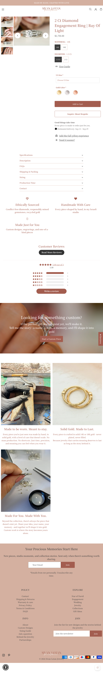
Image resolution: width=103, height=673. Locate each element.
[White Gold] (67, 92)
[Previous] (17, 35)
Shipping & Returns (25, 599)
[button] (50, 649)
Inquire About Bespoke (77, 114)
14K (57, 47)
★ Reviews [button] (100, 339)
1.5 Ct (58, 59)
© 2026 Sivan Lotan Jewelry (51, 658)
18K (64, 47)
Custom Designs (25, 627)
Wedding (78, 602)
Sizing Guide (25, 630)
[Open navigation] (20, 9)
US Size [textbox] (59, 75)
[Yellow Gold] (59, 92)
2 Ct (65, 59)
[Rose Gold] (75, 92)
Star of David (78, 596)
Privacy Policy (25, 605)
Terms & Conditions (25, 608)
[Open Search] (90, 9)
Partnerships (25, 640)
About (25, 624)
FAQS (25, 611)
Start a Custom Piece (51, 339)
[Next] (45, 35)
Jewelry (77, 605)
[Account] (96, 9)
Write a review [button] (51, 291)
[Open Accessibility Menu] (6, 667)
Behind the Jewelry (25, 636)
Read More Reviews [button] (52, 252)
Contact (25, 596)
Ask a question (25, 633)
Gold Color (61, 87)
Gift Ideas (77, 611)
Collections (77, 608)
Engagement (77, 599)
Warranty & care (25, 602)
